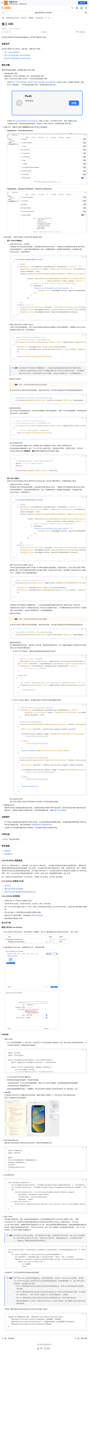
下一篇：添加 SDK (81, 1338)
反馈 (48, 1348)
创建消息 (7, 851)
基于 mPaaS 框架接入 (12, 52)
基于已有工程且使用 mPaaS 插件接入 (17, 55)
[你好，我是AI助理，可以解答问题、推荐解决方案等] (77, 8)
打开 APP (83, 3)
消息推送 (31, 18)
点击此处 (5, 839)
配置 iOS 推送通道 (59, 810)
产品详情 (43, 32)
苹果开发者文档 (36, 915)
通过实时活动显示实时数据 (13, 889)
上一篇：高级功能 (8, 1338)
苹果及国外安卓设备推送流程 (41, 824)
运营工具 (23, 18)
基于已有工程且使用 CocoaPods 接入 (17, 58)
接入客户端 (39, 18)
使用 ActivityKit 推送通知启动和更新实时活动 (20, 892)
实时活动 (7, 886)
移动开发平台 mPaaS (13, 18)
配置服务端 (8, 854)
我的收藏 (81, 32)
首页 (3, 18)
